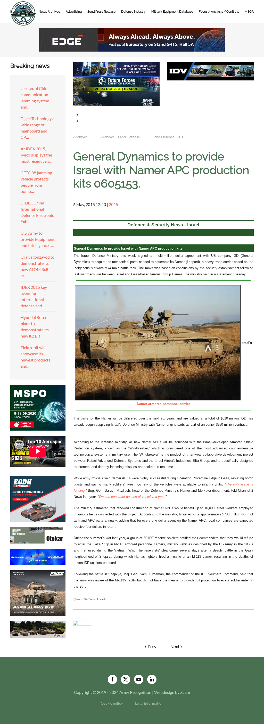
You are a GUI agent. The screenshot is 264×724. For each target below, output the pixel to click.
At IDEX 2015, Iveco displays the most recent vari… (36, 154)
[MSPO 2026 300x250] (37, 407)
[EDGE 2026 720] (132, 39)
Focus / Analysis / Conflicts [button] (219, 11)
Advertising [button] (74, 11)
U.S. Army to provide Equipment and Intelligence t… (38, 239)
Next (174, 646)
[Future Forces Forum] (116, 83)
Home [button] (14, 11)
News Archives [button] (49, 11)
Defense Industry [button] (133, 11)
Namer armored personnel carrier (163, 404)
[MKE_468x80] (116, 98)
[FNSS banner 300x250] (37, 592)
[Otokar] (37, 534)
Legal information (149, 703)
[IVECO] (210, 70)
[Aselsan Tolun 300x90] (37, 556)
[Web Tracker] (82, 622)
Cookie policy (112, 703)
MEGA (249, 11)
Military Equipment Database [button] (172, 11)
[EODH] (37, 498)
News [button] (29, 11)
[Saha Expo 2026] (116, 68)
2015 (113, 204)
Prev (152, 646)
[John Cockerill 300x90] (37, 629)
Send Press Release (101, 11)
